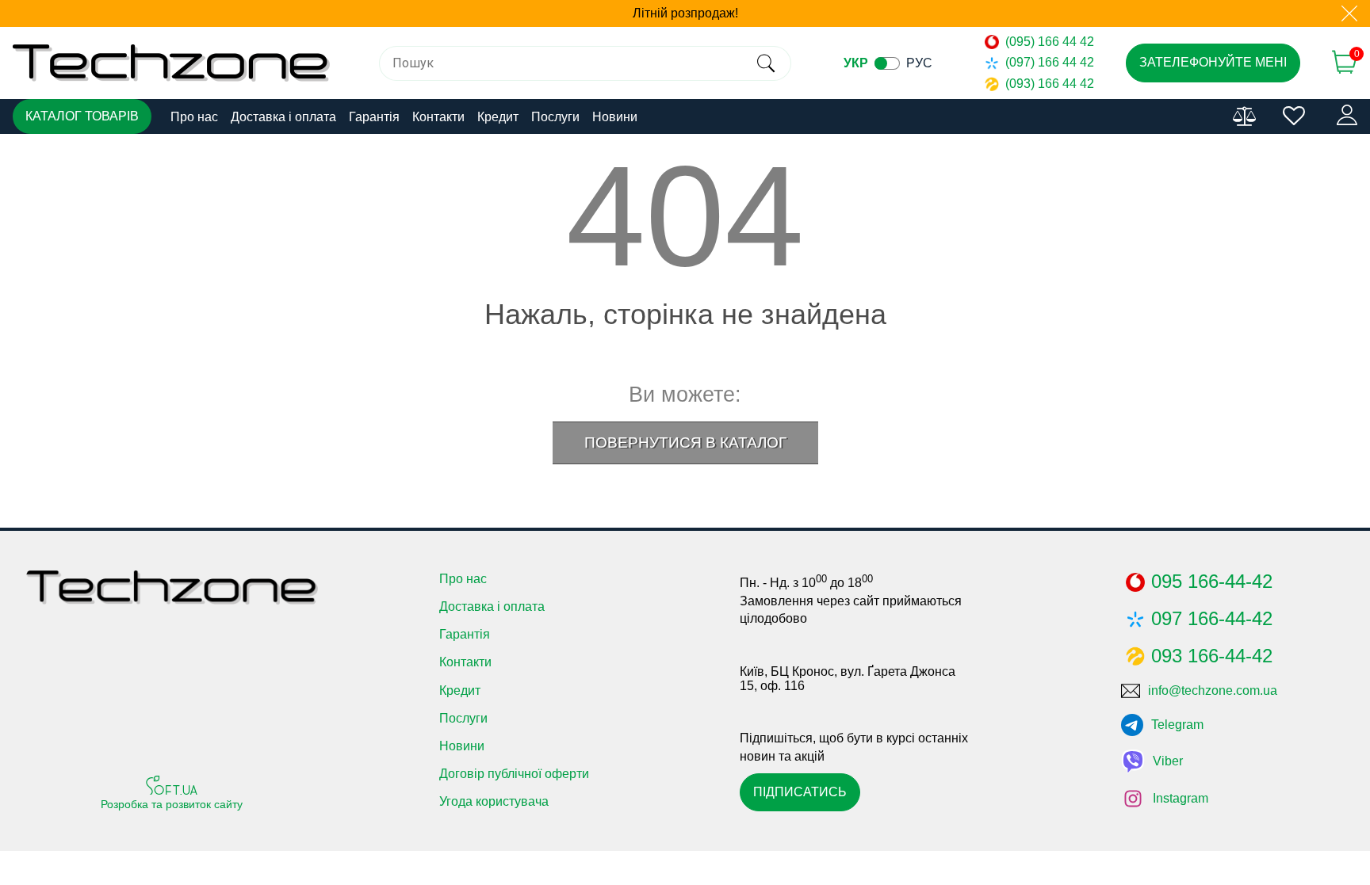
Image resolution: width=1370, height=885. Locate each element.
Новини (614, 117)
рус (919, 63)
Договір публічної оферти (514, 773)
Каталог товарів (82, 116)
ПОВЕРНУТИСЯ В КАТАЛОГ (685, 442)
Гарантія (374, 117)
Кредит (498, 117)
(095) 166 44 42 (1049, 41)
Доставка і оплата (283, 117)
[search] (765, 63)
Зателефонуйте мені (1213, 62)
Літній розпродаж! (685, 13)
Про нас (194, 117)
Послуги (555, 117)
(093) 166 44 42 (1049, 83)
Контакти (438, 117)
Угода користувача (494, 801)
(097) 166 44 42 (1049, 62)
